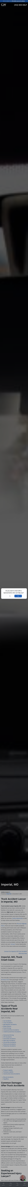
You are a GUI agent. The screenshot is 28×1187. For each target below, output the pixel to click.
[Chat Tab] (14, 593)
